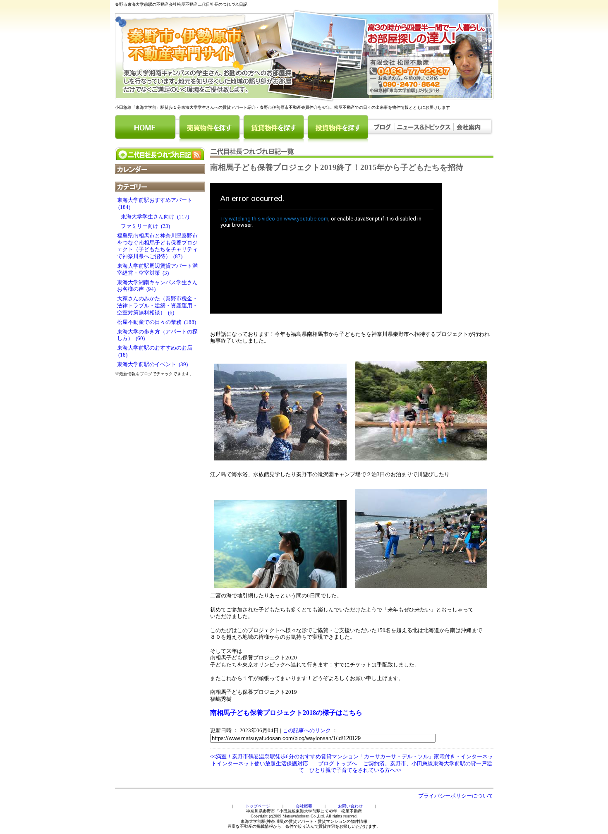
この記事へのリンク (306, 730)
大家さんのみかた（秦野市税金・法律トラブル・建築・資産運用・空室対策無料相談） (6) (157, 305)
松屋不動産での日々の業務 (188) (156, 322)
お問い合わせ (350, 806)
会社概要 (304, 806)
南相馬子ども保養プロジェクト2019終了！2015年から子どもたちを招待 (336, 167)
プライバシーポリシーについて (455, 796)
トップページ (257, 806)
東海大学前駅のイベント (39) (152, 364)
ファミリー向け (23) (143, 226)
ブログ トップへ (337, 764)
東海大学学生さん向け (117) (153, 217)
